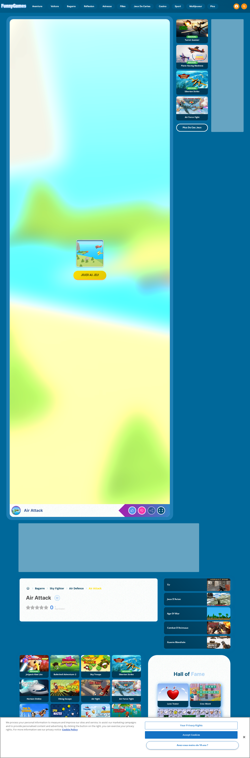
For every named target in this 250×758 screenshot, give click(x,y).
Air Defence (76, 588)
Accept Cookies (191, 734)
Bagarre (71, 6)
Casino (163, 6)
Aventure (37, 6)
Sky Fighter (57, 588)
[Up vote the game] (132, 510)
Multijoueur (195, 6)
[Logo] (13, 6)
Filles (123, 6)
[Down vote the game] (142, 510)
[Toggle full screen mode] (161, 510)
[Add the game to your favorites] (57, 598)
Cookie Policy (70, 729)
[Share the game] (152, 510)
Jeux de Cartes (142, 6)
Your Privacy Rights (191, 725)
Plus (212, 6)
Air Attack (95, 588)
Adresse (107, 6)
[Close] (244, 737)
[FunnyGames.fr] (28, 588)
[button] (236, 6)
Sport (178, 6)
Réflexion (89, 6)
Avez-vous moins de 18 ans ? (192, 745)
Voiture (55, 6)
